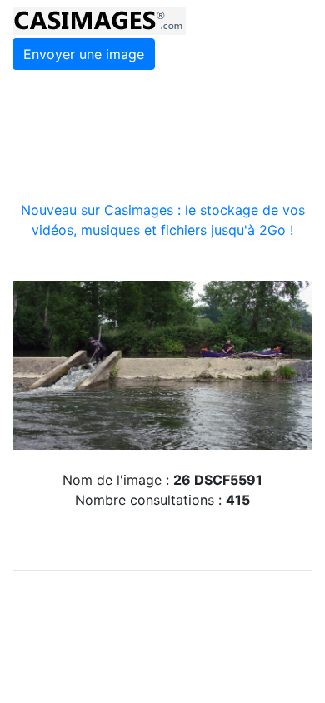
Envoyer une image (83, 54)
